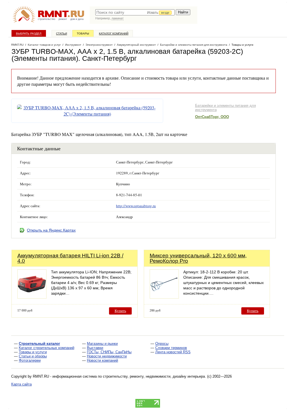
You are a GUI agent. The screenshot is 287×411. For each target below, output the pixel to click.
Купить (120, 311)
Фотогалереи (30, 360)
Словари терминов (171, 348)
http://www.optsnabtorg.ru (136, 205)
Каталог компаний (113, 33)
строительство (46, 19)
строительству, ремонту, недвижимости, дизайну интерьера (154, 376)
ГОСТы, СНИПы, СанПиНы (109, 352)
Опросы (161, 343)
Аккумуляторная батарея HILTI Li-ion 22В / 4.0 (70, 258)
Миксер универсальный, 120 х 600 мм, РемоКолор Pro (198, 258)
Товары (83, 33)
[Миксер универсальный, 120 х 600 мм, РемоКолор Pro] (164, 297)
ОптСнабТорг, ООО (212, 117)
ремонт (63, 19)
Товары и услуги (33, 352)
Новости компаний (102, 360)
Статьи (61, 33)
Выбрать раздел (28, 33)
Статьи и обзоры (33, 356)
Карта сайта (21, 384)
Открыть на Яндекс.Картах (51, 230)
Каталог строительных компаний (46, 348)
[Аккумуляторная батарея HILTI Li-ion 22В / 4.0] (32, 297)
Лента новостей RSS (173, 352)
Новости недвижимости (107, 356)
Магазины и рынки (102, 343)
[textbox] (135, 12)
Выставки (95, 348)
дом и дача (77, 19)
